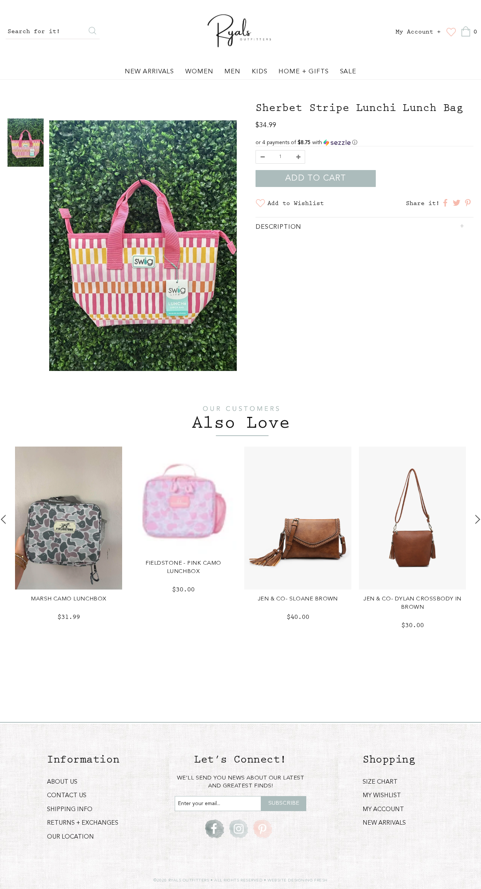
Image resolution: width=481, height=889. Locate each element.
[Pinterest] (262, 828)
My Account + (418, 32)
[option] (143, 247)
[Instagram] (238, 828)
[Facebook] (214, 828)
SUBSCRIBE (283, 803)
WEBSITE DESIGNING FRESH (298, 880)
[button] (364, 142)
